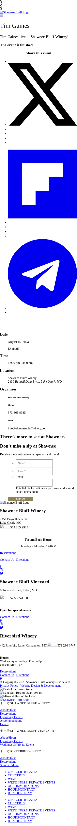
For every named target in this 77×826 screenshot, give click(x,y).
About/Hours (8, 710)
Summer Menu (9, 765)
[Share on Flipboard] (42, 222)
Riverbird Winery (14, 8)
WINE (12, 779)
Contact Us (7, 559)
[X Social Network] (42, 124)
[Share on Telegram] (42, 308)
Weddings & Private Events (17, 744)
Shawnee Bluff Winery (17, 5)
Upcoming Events (11, 717)
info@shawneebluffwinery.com (27, 428)
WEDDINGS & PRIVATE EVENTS (31, 782)
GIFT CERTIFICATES (23, 771)
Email (19, 476)
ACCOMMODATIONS (23, 786)
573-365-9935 (17, 412)
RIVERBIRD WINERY (25, 751)
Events (4, 724)
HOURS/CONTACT (21, 789)
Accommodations (11, 720)
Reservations (8, 713)
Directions (22, 559)
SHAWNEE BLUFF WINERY (29, 703)
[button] (38, 703)
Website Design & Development (40, 685)
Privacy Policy (9, 685)
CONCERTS (16, 775)
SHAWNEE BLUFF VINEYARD (31, 731)
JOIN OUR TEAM (20, 793)
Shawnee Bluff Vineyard (18, 1)
